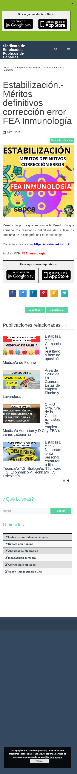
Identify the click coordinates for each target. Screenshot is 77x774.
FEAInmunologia (33, 253)
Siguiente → (57, 310)
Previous (66, 324)
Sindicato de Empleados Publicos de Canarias (14, 51)
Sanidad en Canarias (62, 140)
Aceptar (39, 760)
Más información (53, 756)
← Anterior (35, 310)
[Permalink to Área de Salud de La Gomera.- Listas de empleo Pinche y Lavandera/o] (21, 379)
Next (71, 324)
